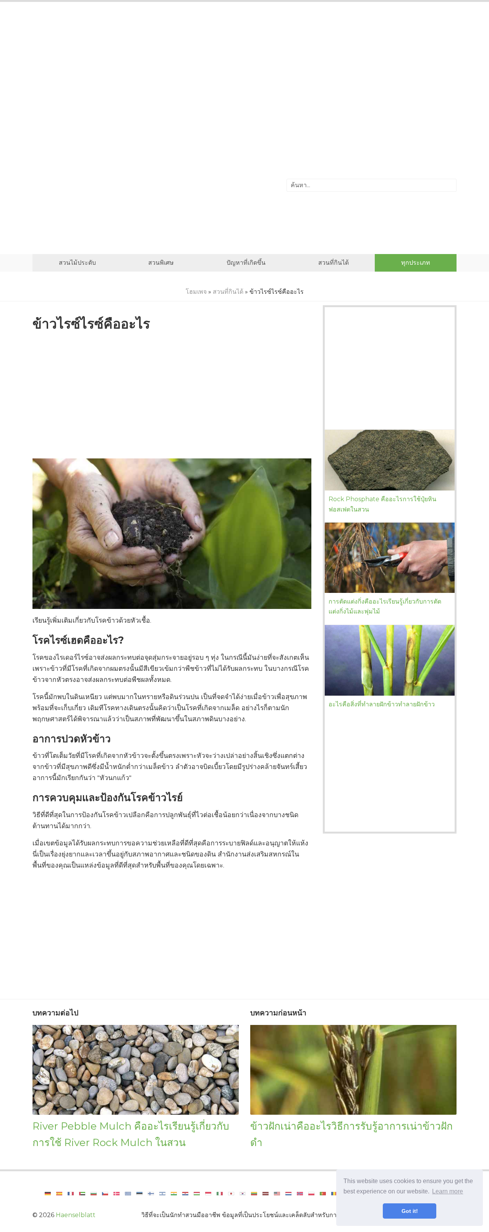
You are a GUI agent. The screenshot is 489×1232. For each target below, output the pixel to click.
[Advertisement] (244, 70)
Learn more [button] (447, 1191)
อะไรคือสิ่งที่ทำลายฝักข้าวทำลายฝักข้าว (382, 704)
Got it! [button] (410, 1211)
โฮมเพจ (196, 291)
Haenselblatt (76, 1215)
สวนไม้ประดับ (77, 262)
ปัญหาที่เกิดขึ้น (246, 262)
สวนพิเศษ (161, 262)
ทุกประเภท (415, 262)
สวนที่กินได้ (333, 262)
